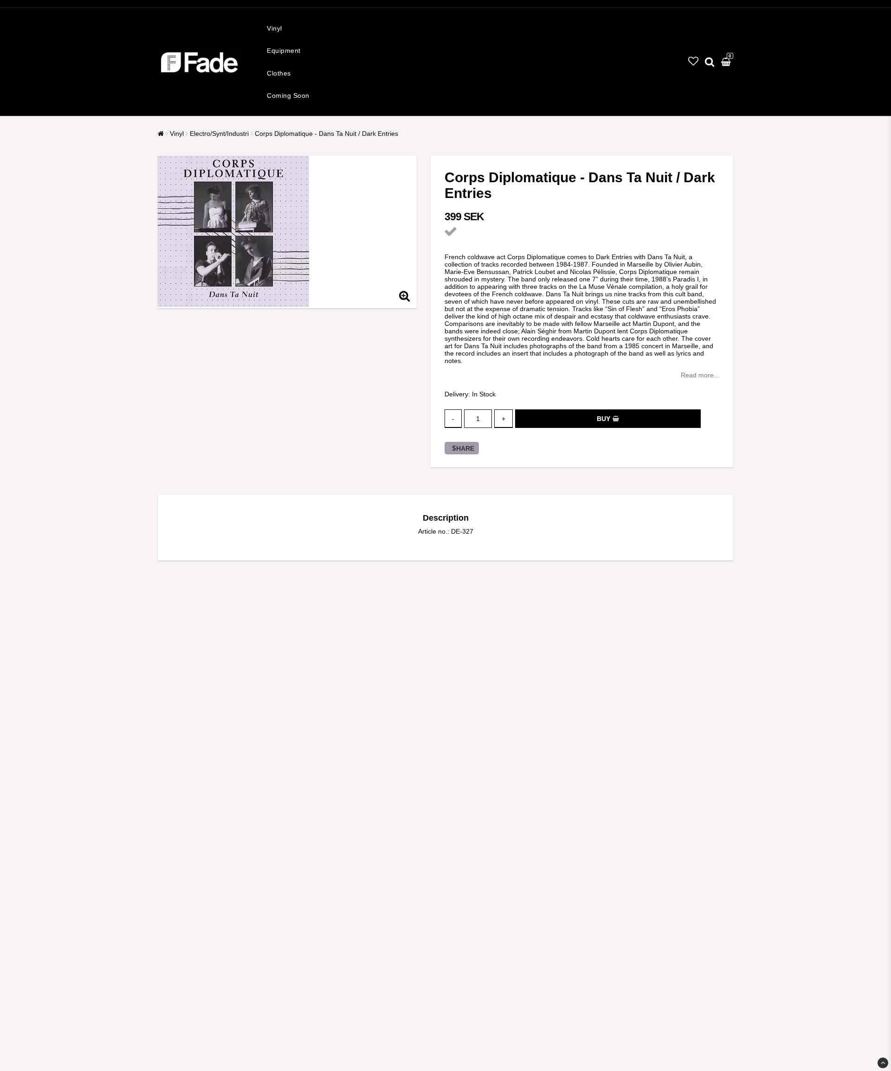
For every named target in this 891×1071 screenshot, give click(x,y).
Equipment (284, 50)
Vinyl (274, 28)
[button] (693, 61)
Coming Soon (288, 95)
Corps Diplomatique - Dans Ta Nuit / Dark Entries (326, 133)
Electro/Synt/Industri (219, 133)
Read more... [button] (700, 375)
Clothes (279, 73)
